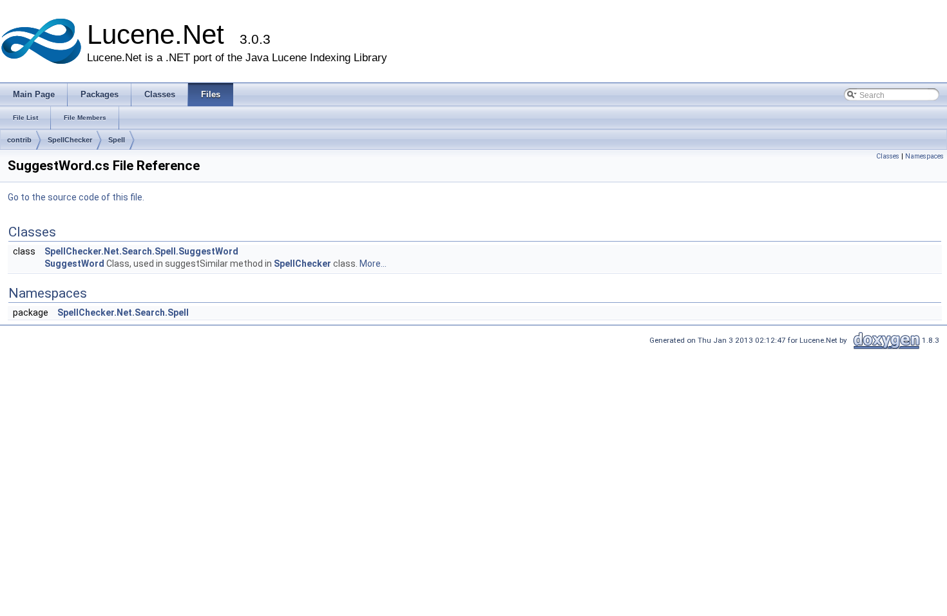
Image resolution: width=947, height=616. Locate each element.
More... (373, 263)
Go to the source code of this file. (76, 197)
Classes (887, 156)
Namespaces (924, 156)
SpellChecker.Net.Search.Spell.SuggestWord (141, 251)
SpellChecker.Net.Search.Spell (123, 312)
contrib (19, 140)
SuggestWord (74, 263)
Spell (116, 140)
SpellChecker (70, 140)
